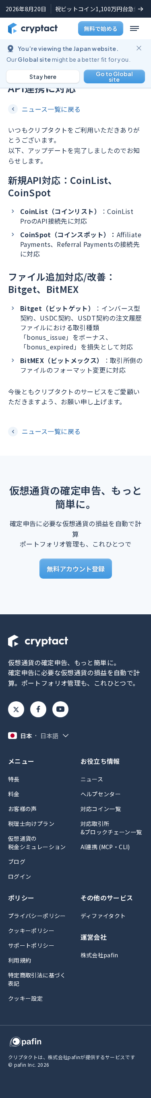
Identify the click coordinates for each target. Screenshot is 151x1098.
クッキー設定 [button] (25, 998)
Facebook (38, 709)
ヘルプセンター (101, 794)
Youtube (60, 709)
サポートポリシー (31, 945)
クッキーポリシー (31, 930)
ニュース (92, 779)
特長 (14, 779)
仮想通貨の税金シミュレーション (37, 842)
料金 (14, 794)
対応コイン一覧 (101, 809)
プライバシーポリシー (37, 916)
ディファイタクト (103, 916)
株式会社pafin (99, 955)
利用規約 (19, 960)
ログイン (19, 876)
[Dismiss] (139, 48)
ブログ (16, 862)
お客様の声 (22, 809)
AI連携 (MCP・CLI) (105, 847)
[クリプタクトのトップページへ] (33, 28)
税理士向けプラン (31, 823)
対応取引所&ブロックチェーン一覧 (111, 827)
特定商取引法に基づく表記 (37, 979)
